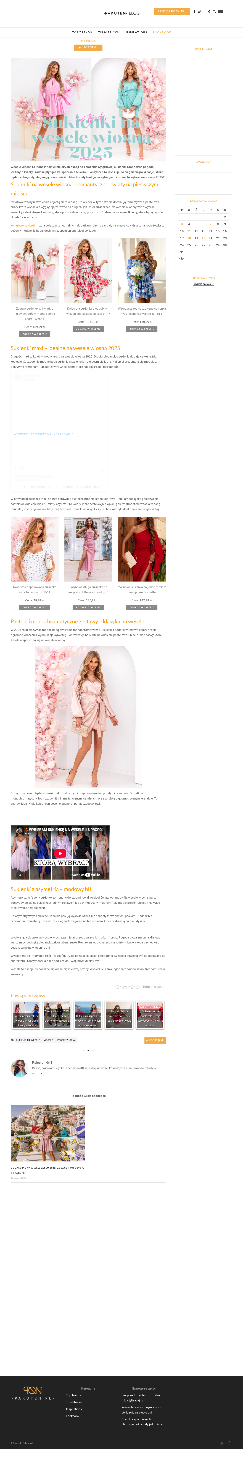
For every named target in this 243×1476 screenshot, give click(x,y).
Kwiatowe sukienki (23, 225)
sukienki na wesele (28, 1040)
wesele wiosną (66, 1040)
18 (189, 238)
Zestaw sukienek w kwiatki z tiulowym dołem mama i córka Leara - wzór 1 (34, 314)
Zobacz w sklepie (34, 334)
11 (189, 231)
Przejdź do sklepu (172, 11)
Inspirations (136, 32)
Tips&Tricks (108, 32)
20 (203, 238)
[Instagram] (199, 11)
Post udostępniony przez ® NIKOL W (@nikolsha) (59, 487)
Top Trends (82, 32)
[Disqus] (88, 1232)
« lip (181, 258)
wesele (48, 1040)
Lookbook (162, 32)
